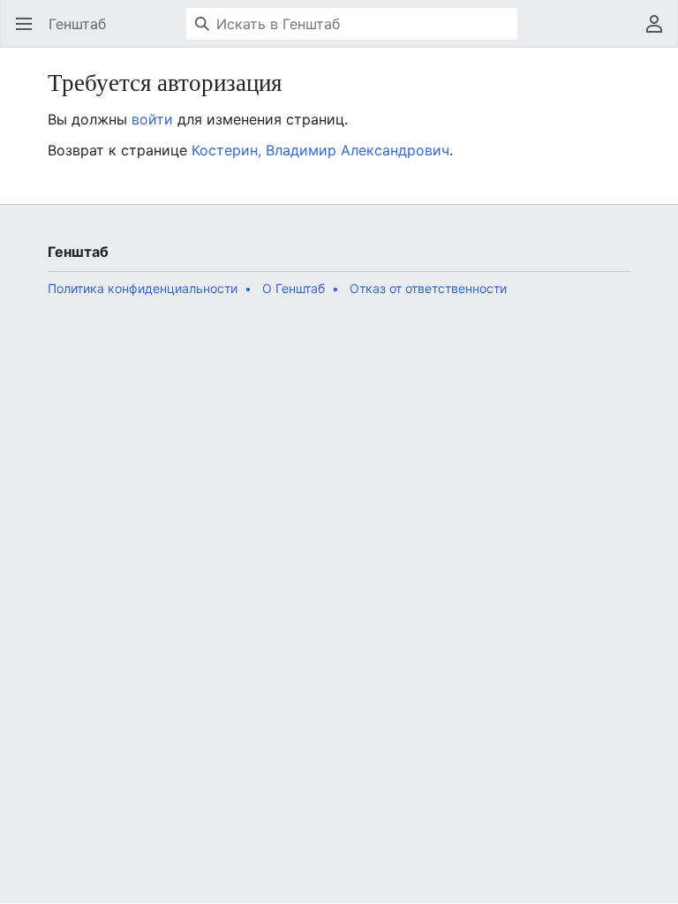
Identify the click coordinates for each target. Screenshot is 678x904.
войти (152, 119)
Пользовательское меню (659, 32)
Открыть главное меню (29, 32)
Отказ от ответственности (428, 288)
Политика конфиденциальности (142, 288)
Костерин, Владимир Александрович (320, 150)
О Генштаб (293, 288)
